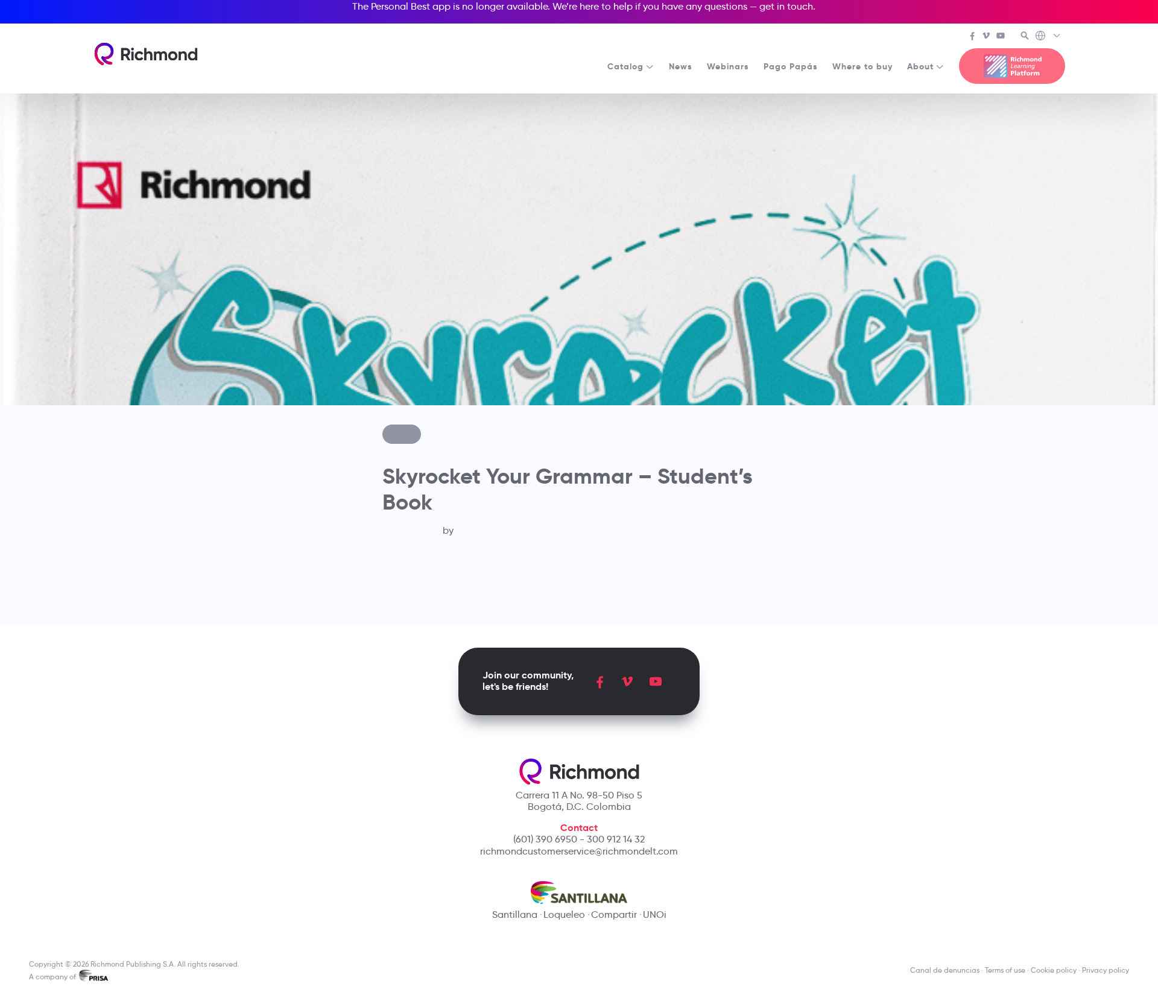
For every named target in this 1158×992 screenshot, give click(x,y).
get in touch (786, 6)
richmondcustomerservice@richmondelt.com (579, 851)
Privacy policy (1105, 970)
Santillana (514, 914)
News (680, 66)
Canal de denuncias (944, 970)
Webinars (728, 66)
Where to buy (862, 66)
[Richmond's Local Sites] (1048, 36)
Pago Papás (791, 66)
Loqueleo (564, 914)
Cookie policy (1054, 970)
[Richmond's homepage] (146, 54)
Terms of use (1005, 970)
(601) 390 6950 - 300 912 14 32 (579, 839)
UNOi (654, 914)
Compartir (614, 914)
